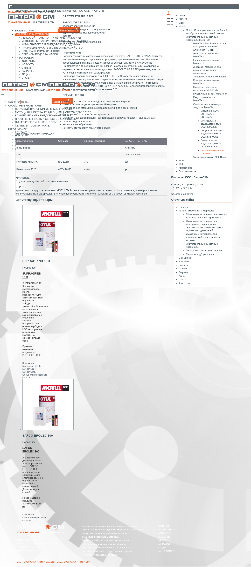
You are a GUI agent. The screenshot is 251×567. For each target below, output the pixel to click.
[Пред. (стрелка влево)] (168, 24)
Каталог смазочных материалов (196, 210)
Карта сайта (185, 283)
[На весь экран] (168, 21)
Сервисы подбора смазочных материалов (105, 540)
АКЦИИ (162, 547)
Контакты (184, 261)
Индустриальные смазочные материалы (104, 533)
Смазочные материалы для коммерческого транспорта (113, 529)
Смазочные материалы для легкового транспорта (109, 526)
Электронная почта (28, 550)
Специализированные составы (59, 10)
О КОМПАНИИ (166, 529)
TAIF (181, 164)
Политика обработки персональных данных (106, 547)
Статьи (182, 279)
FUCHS (183, 19)
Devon (182, 15)
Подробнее (29, 267)
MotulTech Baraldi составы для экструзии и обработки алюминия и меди (210, 46)
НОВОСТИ (164, 536)
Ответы (183, 268)
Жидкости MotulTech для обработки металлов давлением (207, 69)
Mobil (181, 22)
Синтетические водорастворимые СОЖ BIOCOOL (211, 143)
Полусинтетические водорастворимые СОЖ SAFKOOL (211, 133)
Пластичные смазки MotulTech (210, 93)
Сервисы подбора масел (200, 254)
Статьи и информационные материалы (104, 544)
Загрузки (183, 272)
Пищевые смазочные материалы (204, 250)
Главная (183, 207)
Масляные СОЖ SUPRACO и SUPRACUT (31, 369)
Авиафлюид (185, 167)
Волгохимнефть (187, 171)
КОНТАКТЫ (164, 533)
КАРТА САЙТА (166, 551)
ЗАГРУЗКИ (164, 544)
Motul (182, 26)
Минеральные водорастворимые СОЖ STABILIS (211, 123)
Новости (183, 265)
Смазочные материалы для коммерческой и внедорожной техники (203, 236)
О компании (185, 257)
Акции (182, 276)
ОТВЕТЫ (163, 540)
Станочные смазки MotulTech (209, 157)
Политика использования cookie (99, 554)
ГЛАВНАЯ (163, 526)
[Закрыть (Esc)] (168, 18)
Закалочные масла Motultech (209, 76)
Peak (181, 160)
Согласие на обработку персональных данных (108, 551)
